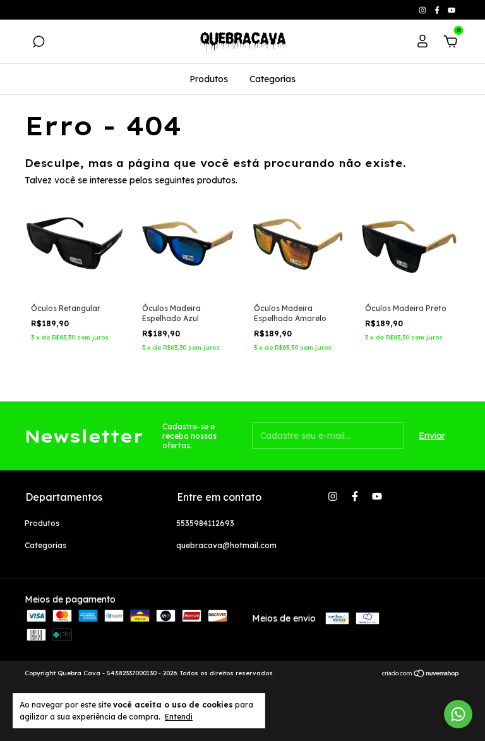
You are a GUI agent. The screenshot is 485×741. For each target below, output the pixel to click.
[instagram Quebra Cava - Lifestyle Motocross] (423, 10)
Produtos (208, 79)
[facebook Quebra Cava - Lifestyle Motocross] (438, 10)
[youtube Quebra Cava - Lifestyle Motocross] (451, 10)
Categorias (272, 79)
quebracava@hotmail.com (226, 545)
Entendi (179, 716)
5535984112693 (205, 523)
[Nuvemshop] (420, 674)
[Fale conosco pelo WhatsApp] (458, 714)
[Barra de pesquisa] (38, 44)
